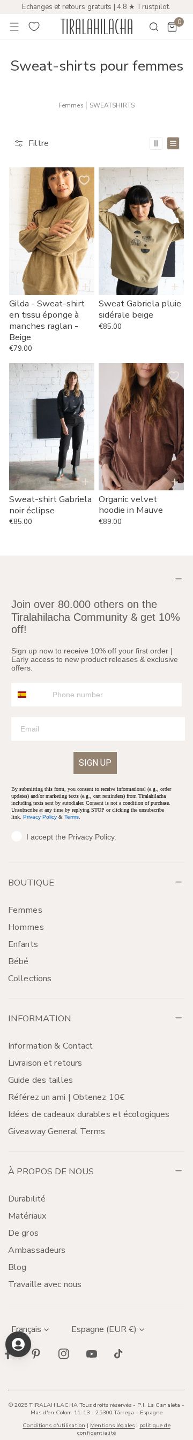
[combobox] (29, 694)
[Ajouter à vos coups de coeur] (84, 180)
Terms (71, 817)
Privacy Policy (40, 817)
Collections (29, 978)
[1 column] (173, 143)
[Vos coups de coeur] (34, 27)
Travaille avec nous (44, 1284)
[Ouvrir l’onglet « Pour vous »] (18, 1344)
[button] (172, 27)
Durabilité (27, 1199)
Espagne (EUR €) (104, 1329)
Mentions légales (112, 1425)
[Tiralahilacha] (96, 26)
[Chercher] (147, 27)
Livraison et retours (45, 1063)
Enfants (23, 944)
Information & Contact (50, 1046)
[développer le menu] (14, 27)
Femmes (71, 106)
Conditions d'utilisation (54, 1425)
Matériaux (27, 1216)
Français (26, 1329)
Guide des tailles (40, 1080)
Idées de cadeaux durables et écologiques (88, 1114)
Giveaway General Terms (56, 1131)
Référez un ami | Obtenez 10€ (66, 1097)
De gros (23, 1233)
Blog (17, 1267)
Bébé (18, 961)
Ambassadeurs (36, 1250)
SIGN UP (95, 763)
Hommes (26, 927)
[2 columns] (156, 143)
